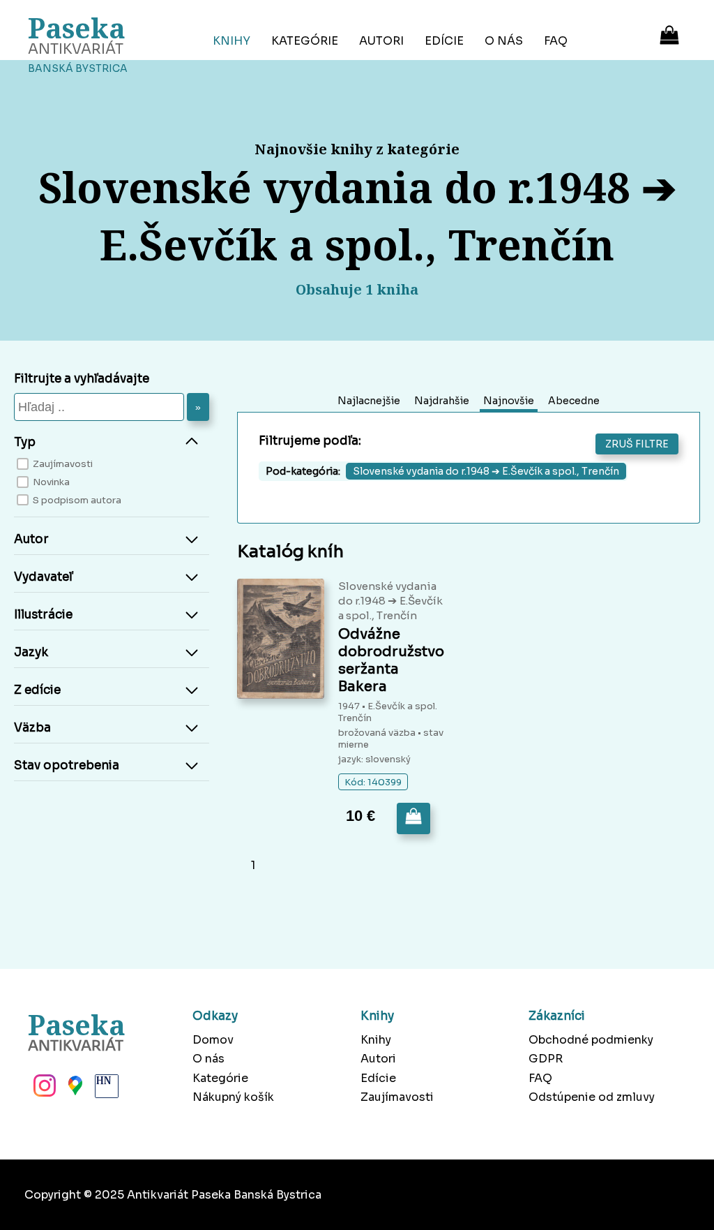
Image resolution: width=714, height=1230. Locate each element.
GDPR (546, 1058)
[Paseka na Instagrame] (43, 1089)
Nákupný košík (233, 1097)
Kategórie (304, 41)
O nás (504, 41)
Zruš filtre (637, 444)
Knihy (231, 41)
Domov (213, 1039)
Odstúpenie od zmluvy (592, 1097)
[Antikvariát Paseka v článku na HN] (105, 1089)
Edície (444, 41)
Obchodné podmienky (591, 1039)
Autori (381, 41)
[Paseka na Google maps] (74, 1089)
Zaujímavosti (397, 1097)
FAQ (556, 41)
